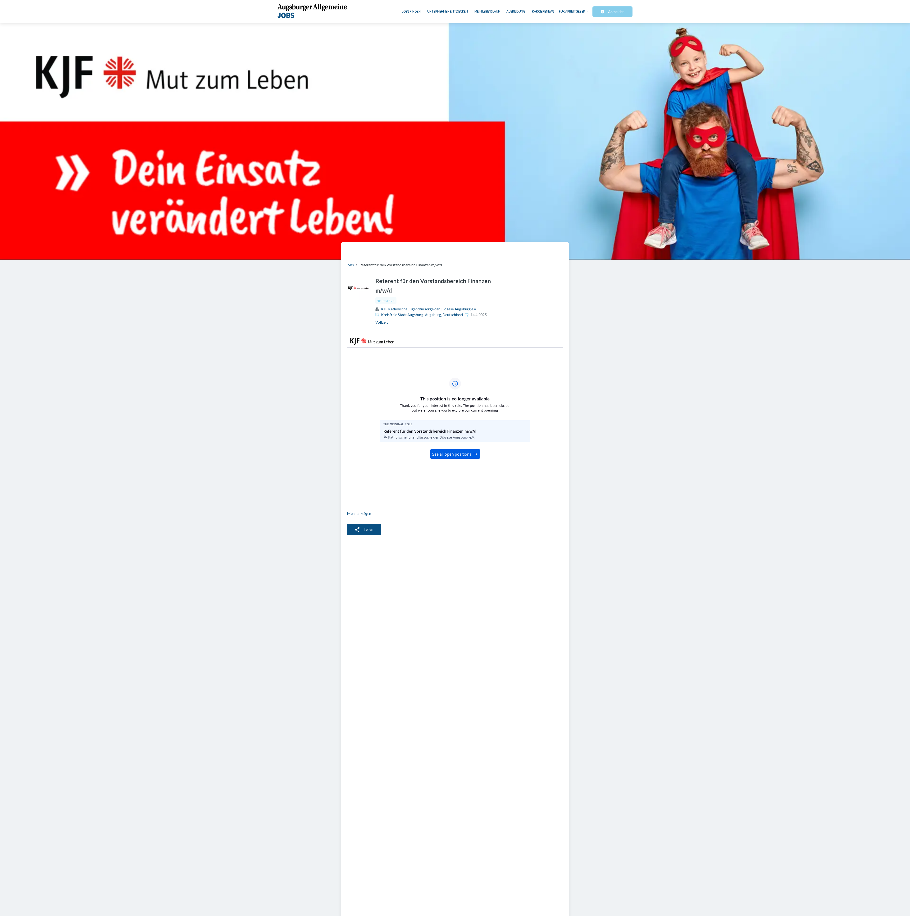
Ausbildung (515, 11)
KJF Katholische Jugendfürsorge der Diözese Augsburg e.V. (429, 309)
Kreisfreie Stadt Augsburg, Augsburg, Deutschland (422, 314)
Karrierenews (543, 11)
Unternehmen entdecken (447, 11)
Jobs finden (411, 11)
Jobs (350, 265)
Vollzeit (381, 322)
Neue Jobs (525, 249)
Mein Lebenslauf (487, 11)
